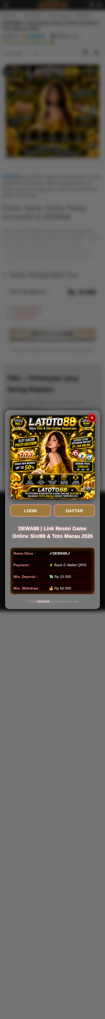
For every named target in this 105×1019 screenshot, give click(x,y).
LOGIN (30, 511)
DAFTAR (74, 511)
